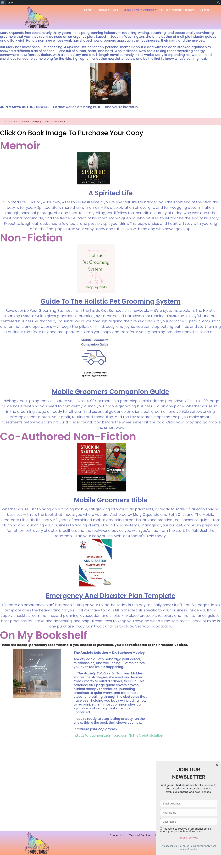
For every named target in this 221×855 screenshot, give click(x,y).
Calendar (204, 9)
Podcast (102, 9)
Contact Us (117, 835)
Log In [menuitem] (10, 2)
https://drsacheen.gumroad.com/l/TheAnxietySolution (118, 735)
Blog (115, 9)
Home (87, 9)
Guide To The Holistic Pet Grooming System (111, 301)
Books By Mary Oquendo (138, 9)
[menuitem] (3, 2)
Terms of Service (139, 835)
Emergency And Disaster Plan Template (110, 595)
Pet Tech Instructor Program (176, 9)
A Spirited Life (110, 193)
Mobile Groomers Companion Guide (110, 391)
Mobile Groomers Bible (110, 500)
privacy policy (204, 845)
